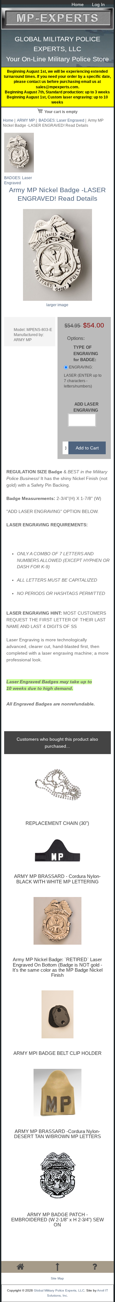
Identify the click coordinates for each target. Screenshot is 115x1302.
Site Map (57, 1278)
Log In (98, 4)
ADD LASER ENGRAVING (85, 407)
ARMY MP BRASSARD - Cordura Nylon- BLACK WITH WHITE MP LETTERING (57, 879)
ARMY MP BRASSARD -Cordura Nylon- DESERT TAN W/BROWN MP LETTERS (57, 1134)
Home (78, 4)
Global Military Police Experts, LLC (59, 1290)
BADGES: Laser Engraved (61, 120)
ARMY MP (26, 120)
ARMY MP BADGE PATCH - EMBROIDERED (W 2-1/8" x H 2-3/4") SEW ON (57, 1219)
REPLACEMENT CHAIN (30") (57, 823)
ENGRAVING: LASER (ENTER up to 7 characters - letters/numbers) (83, 376)
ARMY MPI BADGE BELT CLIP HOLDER (57, 1053)
